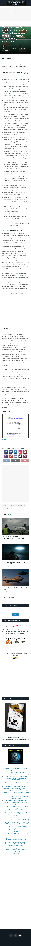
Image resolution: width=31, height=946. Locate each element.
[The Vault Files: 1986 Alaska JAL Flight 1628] (15, 577)
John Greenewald (13, 46)
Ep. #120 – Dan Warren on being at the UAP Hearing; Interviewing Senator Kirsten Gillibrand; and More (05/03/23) (16, 808)
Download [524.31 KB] (8, 439)
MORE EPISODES (16, 854)
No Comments (23, 48)
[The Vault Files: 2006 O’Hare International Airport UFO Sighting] (15, 526)
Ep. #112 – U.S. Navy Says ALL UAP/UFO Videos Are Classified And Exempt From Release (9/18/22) (16, 849)
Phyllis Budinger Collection (17, 505)
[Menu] (3, 3)
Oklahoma (5, 505)
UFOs (7, 24)
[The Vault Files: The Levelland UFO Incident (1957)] (15, 552)
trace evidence (7, 508)
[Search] (28, 3)
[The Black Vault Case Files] (16, 3)
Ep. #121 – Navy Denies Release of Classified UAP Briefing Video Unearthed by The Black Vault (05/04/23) (16, 802)
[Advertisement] (15, 309)
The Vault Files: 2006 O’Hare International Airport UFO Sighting (14, 537)
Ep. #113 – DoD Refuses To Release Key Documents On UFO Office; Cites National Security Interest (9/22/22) (16, 843)
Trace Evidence (13, 24)
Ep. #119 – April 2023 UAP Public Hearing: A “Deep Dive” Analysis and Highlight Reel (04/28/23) (17, 814)
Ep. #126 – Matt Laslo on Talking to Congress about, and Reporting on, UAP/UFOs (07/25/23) (17, 778)
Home (3, 24)
